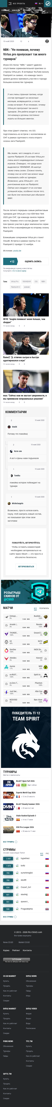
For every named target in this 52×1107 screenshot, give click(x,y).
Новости (16, 10)
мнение (27, 287)
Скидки (6, 1001)
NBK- (43, 281)
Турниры (37, 10)
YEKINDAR (27, 281)
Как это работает (10, 991)
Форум (28, 1014)
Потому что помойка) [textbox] (18, 434)
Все (35, 608)
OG (36, 281)
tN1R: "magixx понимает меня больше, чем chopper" (24, 321)
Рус (47, 854)
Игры (28, 996)
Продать (6, 986)
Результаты (44, 608)
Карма (6, 951)
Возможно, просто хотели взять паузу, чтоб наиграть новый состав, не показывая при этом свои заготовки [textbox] (25, 516)
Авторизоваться (26, 566)
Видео (28, 1018)
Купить (6, 981)
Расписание (31, 1028)
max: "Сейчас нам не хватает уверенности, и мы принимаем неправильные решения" (25, 397)
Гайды (28, 991)
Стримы (26, 10)
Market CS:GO (24, 942)
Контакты (27, 951)
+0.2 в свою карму (19, 271)
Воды (28, 1023)
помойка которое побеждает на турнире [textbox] (25, 484)
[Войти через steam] (48, 3)
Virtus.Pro (14, 281)
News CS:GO (8, 942)
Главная (5, 10)
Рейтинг (16, 951)
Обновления (31, 981)
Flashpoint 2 (15, 287)
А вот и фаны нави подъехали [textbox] (24, 458)
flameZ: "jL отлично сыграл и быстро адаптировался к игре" (21, 359)
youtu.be (17, 251)
